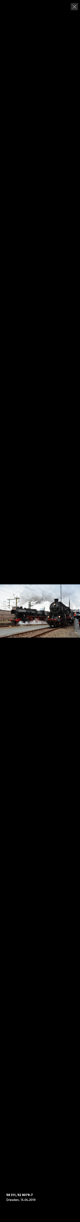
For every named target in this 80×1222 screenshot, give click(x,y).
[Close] (74, 6)
